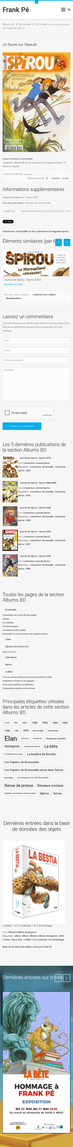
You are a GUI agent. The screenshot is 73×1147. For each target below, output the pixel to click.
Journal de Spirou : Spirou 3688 (35, 507)
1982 (34, 722)
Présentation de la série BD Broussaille (20, 615)
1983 (45, 722)
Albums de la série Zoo (17, 646)
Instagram (12, 746)
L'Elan (8, 639)
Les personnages (10, 626)
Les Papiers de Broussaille (21, 762)
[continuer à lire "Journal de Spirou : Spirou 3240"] (10, 565)
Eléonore (25, 738)
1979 (6, 723)
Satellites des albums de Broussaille (20, 793)
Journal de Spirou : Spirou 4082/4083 (38, 483)
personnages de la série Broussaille (33, 778)
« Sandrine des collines (44, 294)
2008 (28, 520)
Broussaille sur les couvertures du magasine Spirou (38, 162)
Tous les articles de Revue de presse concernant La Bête (27, 677)
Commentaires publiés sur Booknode (19, 688)
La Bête (9, 671)
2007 (28, 544)
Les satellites (8, 623)
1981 (24, 723)
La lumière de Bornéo (41, 754)
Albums (6, 619)
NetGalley (8, 778)
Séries (57, 793)
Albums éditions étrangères (22, 932)
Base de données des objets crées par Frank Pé (27, 947)
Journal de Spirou (32, 746)
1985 (65, 722)
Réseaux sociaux (50, 786)
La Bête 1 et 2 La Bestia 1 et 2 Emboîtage (27, 925)
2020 (28, 470)
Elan (10, 738)
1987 (16, 731)
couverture (8, 162)
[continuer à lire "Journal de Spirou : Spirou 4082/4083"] (10, 491)
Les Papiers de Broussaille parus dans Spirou (33, 770)
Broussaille (47, 467)
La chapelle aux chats (13, 754)
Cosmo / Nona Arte (12, 939)
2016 (28, 495)
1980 (15, 723)
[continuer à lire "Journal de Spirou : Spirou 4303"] (10, 467)
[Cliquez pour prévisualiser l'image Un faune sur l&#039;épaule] (36, 102)
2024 (61, 936)
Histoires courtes (56, 738)
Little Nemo (11, 657)
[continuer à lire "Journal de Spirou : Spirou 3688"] (10, 516)
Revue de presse (18, 785)
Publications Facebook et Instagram (18, 681)
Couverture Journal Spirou (36, 463)
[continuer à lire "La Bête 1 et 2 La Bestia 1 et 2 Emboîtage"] (34, 882)
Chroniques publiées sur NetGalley (18, 685)
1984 (55, 722)
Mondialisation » (14, 298)
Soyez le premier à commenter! (18, 159)
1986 (7, 730)
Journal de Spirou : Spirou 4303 (22, 279)
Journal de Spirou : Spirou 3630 (35, 531)
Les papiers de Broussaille (14, 630)
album (18, 936)
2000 (28, 568)
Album (25, 936)
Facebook (37, 738)
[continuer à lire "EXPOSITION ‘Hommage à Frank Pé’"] (36, 1062)
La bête (51, 746)
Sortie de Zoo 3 (9, 652)
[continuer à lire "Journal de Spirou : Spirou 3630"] (10, 540)
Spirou (8, 664)
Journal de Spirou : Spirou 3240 (35, 556)
